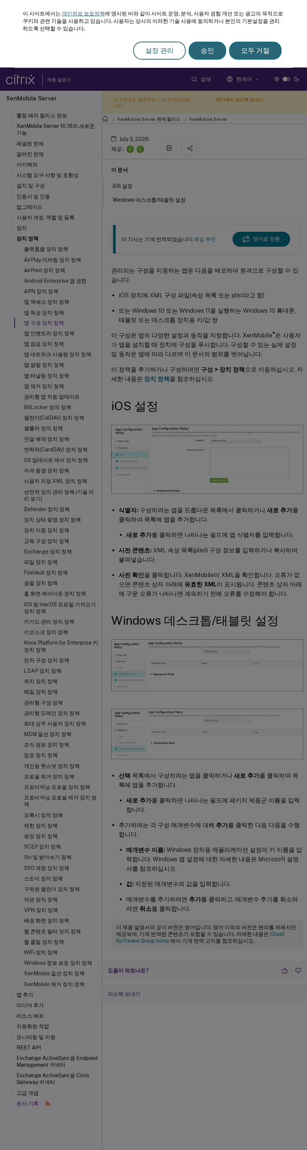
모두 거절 (255, 50)
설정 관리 (159, 50)
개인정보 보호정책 (83, 13)
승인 (207, 50)
